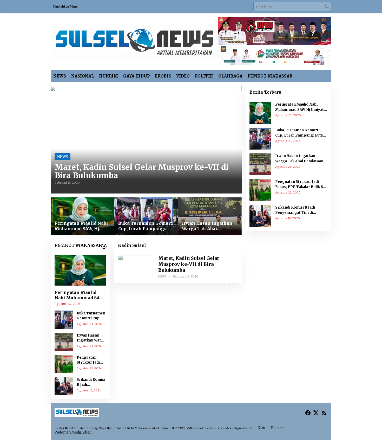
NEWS (62, 156)
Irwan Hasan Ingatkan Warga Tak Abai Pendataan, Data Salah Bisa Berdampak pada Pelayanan (207, 226)
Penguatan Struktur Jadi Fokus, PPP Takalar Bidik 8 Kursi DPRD (90, 360)
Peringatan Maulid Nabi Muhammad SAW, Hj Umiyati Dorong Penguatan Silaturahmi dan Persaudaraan (81, 226)
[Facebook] (308, 412)
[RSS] (324, 412)
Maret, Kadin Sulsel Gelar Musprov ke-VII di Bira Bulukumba (142, 171)
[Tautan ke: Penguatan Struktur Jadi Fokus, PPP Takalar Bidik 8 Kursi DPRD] (64, 363)
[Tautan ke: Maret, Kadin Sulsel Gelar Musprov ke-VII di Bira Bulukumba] (146, 140)
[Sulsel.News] (134, 40)
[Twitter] (316, 412)
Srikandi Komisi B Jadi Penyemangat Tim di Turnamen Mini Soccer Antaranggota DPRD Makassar (91, 382)
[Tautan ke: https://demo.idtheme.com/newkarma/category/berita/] (104, 246)
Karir (262, 427)
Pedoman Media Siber (73, 432)
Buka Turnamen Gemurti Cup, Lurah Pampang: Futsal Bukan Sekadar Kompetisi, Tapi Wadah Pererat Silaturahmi (146, 226)
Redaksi (277, 427)
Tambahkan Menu (65, 6)
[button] (326, 6)
